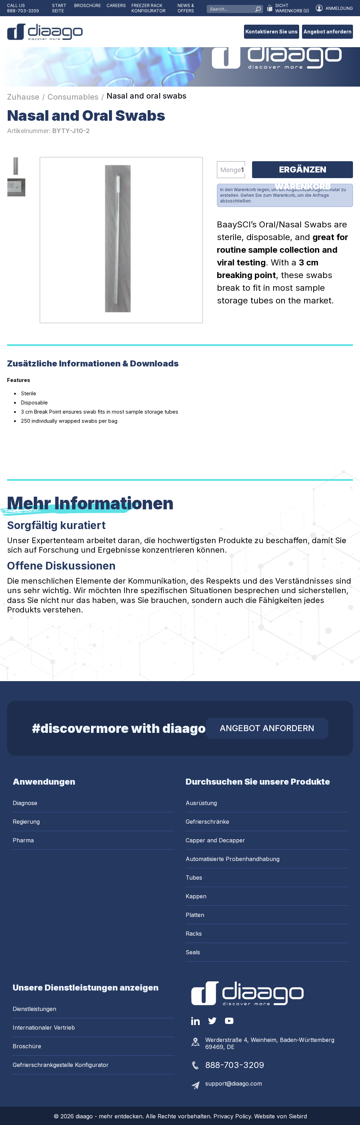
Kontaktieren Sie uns (271, 31)
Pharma (23, 840)
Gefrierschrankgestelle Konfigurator (61, 1064)
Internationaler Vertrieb (44, 1027)
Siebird (298, 1116)
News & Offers (186, 8)
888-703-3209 (23, 10)
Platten (195, 914)
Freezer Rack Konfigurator (148, 8)
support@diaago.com (233, 1083)
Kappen (196, 896)
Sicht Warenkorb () (292, 8)
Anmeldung (339, 8)
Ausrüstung (201, 802)
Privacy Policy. (233, 1116)
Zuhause (23, 96)
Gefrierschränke (207, 821)
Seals (193, 952)
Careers (116, 5)
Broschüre (87, 5)
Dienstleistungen (34, 1008)
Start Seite (59, 8)
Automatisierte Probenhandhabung (232, 858)
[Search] (258, 7)
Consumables (72, 96)
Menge (230, 170)
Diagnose (25, 802)
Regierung (26, 821)
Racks (194, 933)
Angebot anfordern (327, 31)
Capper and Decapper (215, 840)
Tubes (194, 877)
